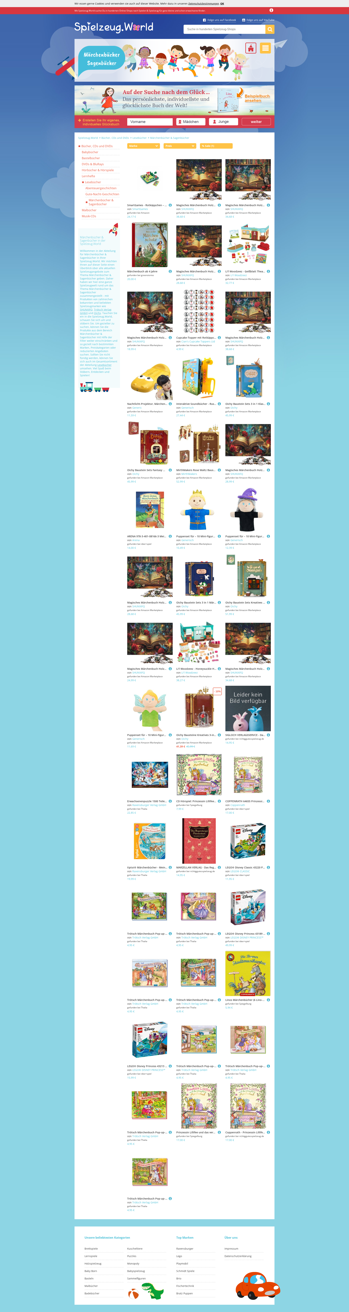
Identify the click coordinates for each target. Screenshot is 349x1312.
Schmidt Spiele (185, 1271)
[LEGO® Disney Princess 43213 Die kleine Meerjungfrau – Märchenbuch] (170, 1066)
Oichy (97, 313)
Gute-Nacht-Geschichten (102, 194)
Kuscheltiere (135, 1248)
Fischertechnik (185, 1286)
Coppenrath (237, 805)
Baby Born (91, 1271)
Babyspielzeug (136, 1271)
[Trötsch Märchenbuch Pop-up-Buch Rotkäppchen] (170, 1132)
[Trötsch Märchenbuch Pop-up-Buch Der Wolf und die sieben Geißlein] (170, 1198)
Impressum (231, 1248)
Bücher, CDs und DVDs (115, 138)
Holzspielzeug (93, 1263)
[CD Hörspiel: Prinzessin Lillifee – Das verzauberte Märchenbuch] (219, 801)
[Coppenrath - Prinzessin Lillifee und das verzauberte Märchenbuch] (268, 1132)
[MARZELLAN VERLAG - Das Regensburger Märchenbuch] (219, 867)
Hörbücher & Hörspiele (98, 170)
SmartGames (140, 209)
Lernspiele (91, 1256)
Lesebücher (140, 138)
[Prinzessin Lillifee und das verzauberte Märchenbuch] (219, 1132)
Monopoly (133, 1263)
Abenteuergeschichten (101, 188)
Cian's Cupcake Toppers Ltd (198, 341)
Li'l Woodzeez (238, 275)
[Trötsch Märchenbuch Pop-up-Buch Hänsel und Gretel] (219, 1000)
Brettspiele (91, 1248)
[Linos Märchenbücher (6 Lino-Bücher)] (268, 1000)
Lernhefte (88, 176)
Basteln (89, 1278)
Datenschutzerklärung (238, 1256)
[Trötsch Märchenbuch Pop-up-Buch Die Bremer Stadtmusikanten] (219, 1066)
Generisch (187, 407)
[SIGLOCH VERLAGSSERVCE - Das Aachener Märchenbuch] (268, 735)
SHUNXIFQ (86, 309)
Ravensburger (184, 1248)
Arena (136, 540)
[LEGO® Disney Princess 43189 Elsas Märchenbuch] (268, 934)
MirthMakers (189, 474)
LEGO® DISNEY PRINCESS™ (246, 937)
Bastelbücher (91, 158)
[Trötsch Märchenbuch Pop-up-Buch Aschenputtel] (219, 934)
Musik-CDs (89, 216)
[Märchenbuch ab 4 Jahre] (170, 271)
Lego (179, 1256)
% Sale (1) (208, 146)
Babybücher (90, 152)
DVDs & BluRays (93, 164)
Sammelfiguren (136, 1278)
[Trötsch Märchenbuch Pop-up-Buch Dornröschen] (268, 1066)
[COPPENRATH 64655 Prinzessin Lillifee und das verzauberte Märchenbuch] (268, 801)
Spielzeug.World (88, 138)
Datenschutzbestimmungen (203, 3)
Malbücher (89, 210)
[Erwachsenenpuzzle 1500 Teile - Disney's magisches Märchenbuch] (170, 801)
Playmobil (182, 1263)
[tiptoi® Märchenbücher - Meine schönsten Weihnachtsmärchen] (170, 867)
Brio (178, 1278)
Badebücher (92, 1293)
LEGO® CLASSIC (240, 871)
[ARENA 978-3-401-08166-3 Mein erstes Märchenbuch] (170, 536)
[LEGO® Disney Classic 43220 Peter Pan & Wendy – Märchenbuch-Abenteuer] (268, 867)
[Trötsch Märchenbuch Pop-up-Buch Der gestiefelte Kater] (170, 1000)
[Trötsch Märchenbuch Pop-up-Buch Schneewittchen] (170, 934)
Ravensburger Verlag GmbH (149, 805)
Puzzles (131, 1256)
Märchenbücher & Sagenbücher (169, 138)
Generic (137, 407)
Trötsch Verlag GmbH (145, 937)
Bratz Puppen (184, 1293)
